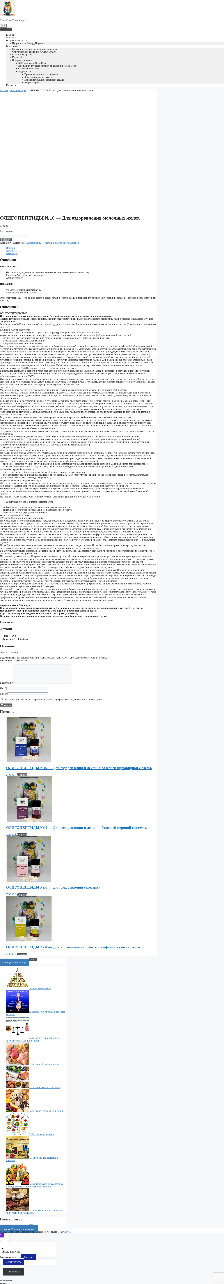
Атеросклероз (31, 82)
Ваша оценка (7, 660)
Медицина (23, 71)
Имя (3, 688)
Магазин (10, 37)
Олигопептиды (18, 90)
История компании (22, 60)
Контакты (11, 85)
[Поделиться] (7, 1280)
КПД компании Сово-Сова (32, 63)
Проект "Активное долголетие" (19, 1229)
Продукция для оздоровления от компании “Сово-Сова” (47, 65)
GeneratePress (64, 1231)
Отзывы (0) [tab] (12, 253)
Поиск (33, 959)
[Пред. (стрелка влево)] (1, 1283)
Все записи (12, 46)
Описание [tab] (11, 248)
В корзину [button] (22, 774)
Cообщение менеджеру (14, 962)
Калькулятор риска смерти (38, 77)
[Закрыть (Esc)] (10, 1280)
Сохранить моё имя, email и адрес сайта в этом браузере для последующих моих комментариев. (53, 699)
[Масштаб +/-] (1, 1280)
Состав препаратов (22, 54)
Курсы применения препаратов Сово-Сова (34, 49)
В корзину (5, 240)
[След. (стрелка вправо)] (4, 1283)
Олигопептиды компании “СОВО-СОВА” (34, 51)
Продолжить (13, 1261)
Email (3, 693)
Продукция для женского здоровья (61, 242)
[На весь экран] (4, 1280)
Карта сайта (18, 57)
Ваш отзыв (6, 682)
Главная (10, 34)
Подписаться (13, 1271)
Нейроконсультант (15, 40)
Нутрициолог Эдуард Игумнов (28, 43)
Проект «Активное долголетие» (41, 74)
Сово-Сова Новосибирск (13, 20)
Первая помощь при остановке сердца (44, 79)
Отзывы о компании (28, 68)
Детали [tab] (10, 250)
